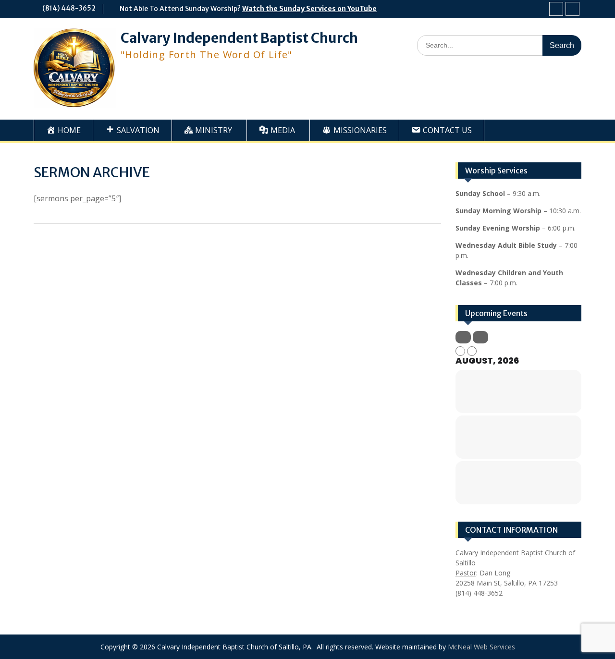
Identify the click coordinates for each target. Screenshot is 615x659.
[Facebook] (556, 9)
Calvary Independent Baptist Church (239, 38)
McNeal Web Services (481, 646)
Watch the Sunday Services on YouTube (309, 8)
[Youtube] (572, 9)
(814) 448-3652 (69, 8)
